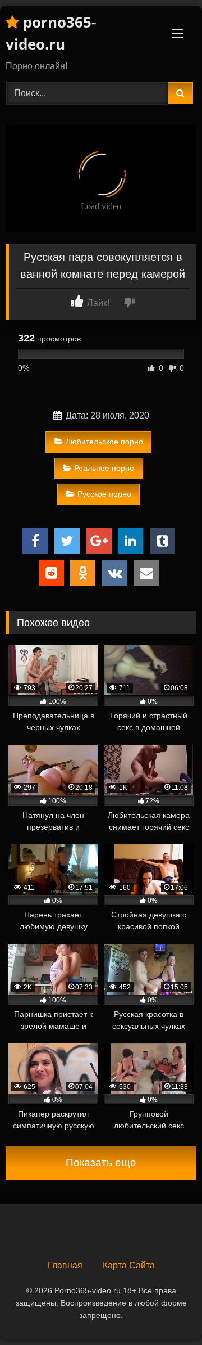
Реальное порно (104, 468)
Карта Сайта (129, 1265)
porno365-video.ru (51, 33)
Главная (65, 1265)
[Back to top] (167, 1311)
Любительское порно (104, 441)
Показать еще (101, 1162)
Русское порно (104, 493)
